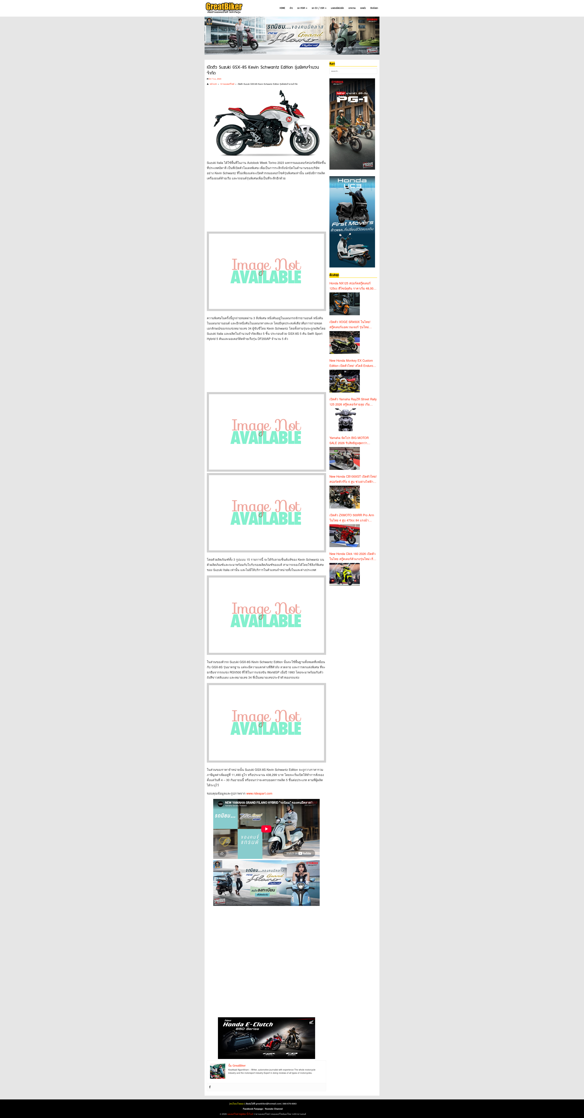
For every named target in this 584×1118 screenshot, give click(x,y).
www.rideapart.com (259, 793)
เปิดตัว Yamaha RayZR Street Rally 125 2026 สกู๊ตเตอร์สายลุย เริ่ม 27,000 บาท (353, 402)
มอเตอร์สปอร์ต (337, 8)
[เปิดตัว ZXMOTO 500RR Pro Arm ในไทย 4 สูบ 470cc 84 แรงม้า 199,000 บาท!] (344, 535)
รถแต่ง (363, 8)
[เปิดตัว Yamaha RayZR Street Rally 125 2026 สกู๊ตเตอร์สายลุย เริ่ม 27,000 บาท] (344, 419)
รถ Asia (302, 8)
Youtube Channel (274, 1108)
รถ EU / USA (319, 8)
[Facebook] (210, 1087)
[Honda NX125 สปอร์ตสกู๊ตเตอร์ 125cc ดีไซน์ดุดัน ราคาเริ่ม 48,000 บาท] (344, 303)
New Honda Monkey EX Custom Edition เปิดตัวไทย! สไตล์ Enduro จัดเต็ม (351, 363)
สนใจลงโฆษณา (237, 1103)
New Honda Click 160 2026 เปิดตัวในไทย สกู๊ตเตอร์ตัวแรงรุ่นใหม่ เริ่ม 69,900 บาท (352, 556)
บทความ (352, 8)
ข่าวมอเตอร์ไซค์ (227, 83)
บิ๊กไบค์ (250, 1113)
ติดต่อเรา (374, 8)
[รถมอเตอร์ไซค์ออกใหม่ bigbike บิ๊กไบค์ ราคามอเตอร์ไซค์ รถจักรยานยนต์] (224, 8)
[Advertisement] (262, 205)
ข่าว (291, 8)
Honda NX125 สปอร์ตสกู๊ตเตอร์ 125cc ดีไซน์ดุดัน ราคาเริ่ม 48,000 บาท (352, 286)
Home (282, 8)
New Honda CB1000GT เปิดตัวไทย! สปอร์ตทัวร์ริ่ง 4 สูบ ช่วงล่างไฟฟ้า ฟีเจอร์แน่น (353, 479)
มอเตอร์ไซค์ (232, 1113)
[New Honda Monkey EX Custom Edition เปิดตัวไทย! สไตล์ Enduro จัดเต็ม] (344, 381)
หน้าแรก (213, 83)
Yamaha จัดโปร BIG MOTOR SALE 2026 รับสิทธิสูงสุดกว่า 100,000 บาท (349, 440)
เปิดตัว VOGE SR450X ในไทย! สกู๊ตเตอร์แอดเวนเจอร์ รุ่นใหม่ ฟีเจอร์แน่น (349, 325)
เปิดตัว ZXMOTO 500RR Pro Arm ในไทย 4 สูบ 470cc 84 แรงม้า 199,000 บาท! (351, 518)
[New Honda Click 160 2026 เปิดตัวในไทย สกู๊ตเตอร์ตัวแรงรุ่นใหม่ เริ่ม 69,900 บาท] (344, 574)
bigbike (242, 1113)
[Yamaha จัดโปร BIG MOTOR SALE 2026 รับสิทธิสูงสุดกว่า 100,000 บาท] (344, 458)
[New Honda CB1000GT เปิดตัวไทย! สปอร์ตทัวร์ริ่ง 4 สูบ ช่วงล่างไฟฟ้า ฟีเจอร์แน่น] (344, 497)
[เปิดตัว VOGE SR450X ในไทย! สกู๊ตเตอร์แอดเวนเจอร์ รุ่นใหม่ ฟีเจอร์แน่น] (344, 342)
